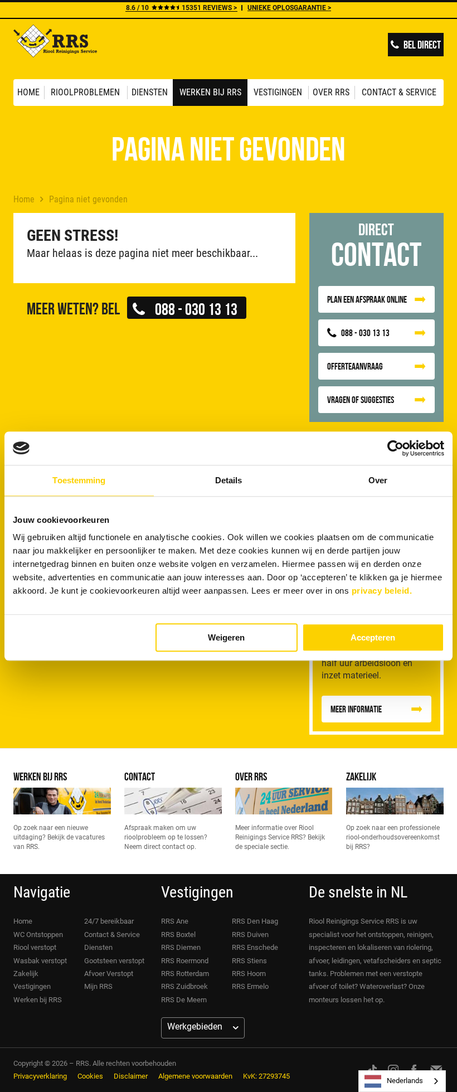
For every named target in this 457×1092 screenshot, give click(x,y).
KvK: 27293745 (266, 1076)
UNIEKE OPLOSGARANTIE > (289, 8)
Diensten (150, 92)
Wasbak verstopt (40, 961)
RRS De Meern (184, 1000)
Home (28, 92)
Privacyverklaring (40, 1076)
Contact (139, 776)
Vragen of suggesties (360, 400)
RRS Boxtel (178, 934)
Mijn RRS (98, 986)
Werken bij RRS (210, 92)
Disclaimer (131, 1076)
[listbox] (402, 1081)
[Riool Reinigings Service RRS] (55, 49)
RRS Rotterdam (185, 973)
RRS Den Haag (255, 921)
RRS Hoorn (249, 973)
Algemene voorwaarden (195, 1076)
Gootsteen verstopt (114, 961)
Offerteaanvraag (355, 366)
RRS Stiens (249, 961)
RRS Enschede (255, 947)
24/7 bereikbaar (109, 921)
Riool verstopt (34, 947)
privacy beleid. (382, 590)
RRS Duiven (250, 934)
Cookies (90, 1076)
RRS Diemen (181, 947)
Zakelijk (361, 776)
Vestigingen (278, 92)
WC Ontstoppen (38, 934)
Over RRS (331, 92)
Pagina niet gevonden (88, 199)
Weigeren (226, 637)
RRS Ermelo (250, 986)
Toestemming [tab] (78, 480)
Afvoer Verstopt (108, 973)
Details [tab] (228, 480)
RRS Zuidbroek (184, 986)
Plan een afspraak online (367, 299)
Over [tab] (377, 480)
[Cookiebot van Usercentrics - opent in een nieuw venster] (395, 448)
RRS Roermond (184, 961)
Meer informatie (356, 709)
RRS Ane (174, 921)
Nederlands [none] (405, 1080)
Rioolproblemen (85, 92)
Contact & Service (399, 92)
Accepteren (373, 637)
